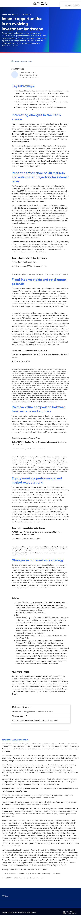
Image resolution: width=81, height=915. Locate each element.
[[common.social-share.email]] (23, 700)
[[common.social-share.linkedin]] (16, 700)
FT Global (5, 896)
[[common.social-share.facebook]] (13, 700)
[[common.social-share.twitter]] (20, 700)
